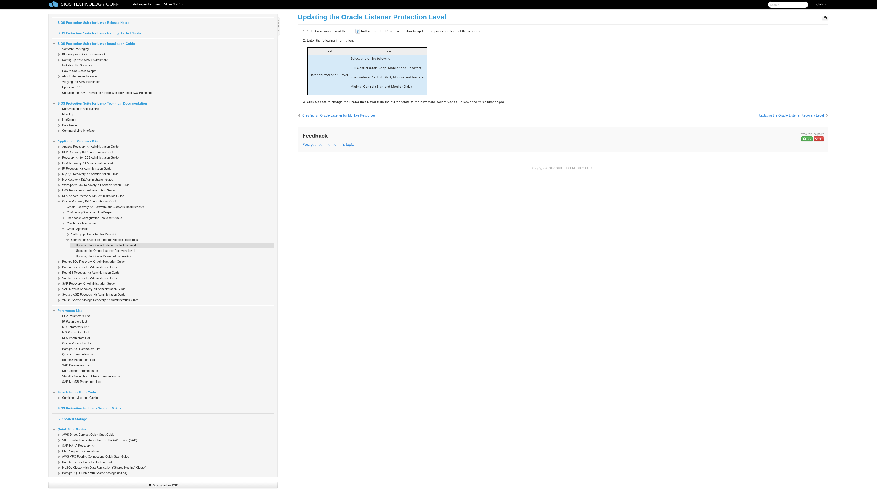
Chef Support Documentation (81, 451)
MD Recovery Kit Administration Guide (87, 179)
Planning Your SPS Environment (83, 54)
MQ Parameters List (75, 332)
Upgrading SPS (72, 87)
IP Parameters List (74, 321)
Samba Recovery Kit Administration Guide (90, 278)
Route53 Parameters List (78, 360)
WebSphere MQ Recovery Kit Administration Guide (95, 185)
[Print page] (825, 18)
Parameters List (70, 310)
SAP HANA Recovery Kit (78, 445)
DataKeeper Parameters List (81, 370)
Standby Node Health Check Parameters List (92, 376)
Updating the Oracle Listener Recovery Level (105, 250)
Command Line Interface (78, 130)
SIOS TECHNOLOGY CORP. (90, 4)
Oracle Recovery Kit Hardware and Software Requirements (105, 207)
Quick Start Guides (72, 429)
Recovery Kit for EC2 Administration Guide (90, 157)
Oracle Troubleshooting (82, 223)
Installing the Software (77, 65)
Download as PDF (165, 485)
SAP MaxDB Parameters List (81, 381)
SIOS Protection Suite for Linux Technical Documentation (102, 103)
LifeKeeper (69, 119)
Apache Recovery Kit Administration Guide (90, 146)
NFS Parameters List (76, 338)
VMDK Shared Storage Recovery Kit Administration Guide (100, 300)
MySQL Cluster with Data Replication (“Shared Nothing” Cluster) (104, 467)
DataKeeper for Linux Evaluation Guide (88, 462)
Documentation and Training (80, 108)
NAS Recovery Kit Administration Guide (88, 190)
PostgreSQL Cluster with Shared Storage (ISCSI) (94, 473)
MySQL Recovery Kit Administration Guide (90, 174)
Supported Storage (72, 419)
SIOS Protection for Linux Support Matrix (89, 408)
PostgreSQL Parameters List (81, 349)
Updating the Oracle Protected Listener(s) (103, 256)
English (818, 4)
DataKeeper (70, 125)
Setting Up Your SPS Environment (85, 60)
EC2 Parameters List (76, 316)
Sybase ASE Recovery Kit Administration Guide (93, 294)
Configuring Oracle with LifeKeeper (89, 212)
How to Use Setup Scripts (79, 71)
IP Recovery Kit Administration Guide (86, 168)
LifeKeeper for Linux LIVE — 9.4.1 (156, 4)
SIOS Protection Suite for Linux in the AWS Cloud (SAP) (99, 440)
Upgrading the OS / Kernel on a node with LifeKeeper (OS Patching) (107, 92)
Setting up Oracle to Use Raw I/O (93, 234)
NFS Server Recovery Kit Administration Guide (93, 196)
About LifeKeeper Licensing (80, 76)
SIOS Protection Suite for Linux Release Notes (93, 22)
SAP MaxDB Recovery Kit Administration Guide (93, 289)
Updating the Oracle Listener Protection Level (106, 245)
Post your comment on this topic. (328, 144)
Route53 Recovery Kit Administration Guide (90, 272)
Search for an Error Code (77, 392)
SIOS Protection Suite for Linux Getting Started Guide (99, 33)
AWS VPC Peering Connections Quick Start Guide (95, 456)
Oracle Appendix (77, 229)
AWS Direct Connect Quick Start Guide (88, 434)
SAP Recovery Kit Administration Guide (88, 283)
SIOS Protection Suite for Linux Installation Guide (96, 43)
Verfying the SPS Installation (81, 82)
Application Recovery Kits (78, 141)
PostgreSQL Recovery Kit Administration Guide (93, 261)
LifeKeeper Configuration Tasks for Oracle (94, 218)
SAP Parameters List (76, 365)
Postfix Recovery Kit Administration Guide (90, 267)
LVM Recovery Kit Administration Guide (88, 163)
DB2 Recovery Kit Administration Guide (88, 152)
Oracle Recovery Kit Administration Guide (89, 201)
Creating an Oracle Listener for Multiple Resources (104, 239)
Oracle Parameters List (77, 343)
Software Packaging (75, 49)
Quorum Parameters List (78, 354)
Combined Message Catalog (80, 397)
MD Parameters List (75, 327)
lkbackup (68, 114)
